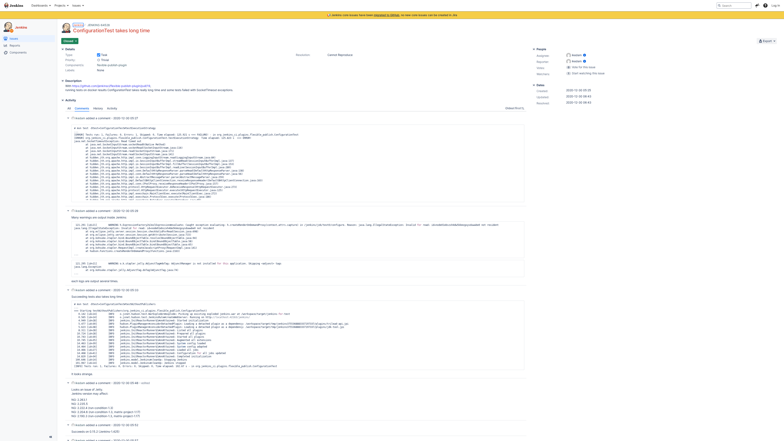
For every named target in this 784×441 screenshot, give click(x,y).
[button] (757, 5)
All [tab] (69, 108)
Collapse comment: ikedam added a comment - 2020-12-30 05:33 (68, 290)
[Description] (62, 80)
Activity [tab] (112, 108)
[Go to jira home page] (13, 5)
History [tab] (98, 108)
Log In (776, 5)
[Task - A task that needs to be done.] (98, 55)
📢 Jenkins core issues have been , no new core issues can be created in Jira (392, 15)
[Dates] (533, 85)
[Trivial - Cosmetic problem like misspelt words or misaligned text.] (98, 60)
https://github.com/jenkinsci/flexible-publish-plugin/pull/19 (111, 86)
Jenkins (78, 25)
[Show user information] (584, 55)
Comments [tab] (82, 108)
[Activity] (62, 100)
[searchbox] (734, 5)
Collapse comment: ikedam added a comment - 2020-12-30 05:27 (68, 118)
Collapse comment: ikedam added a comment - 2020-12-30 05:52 (68, 425)
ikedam (80, 118)
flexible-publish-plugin (112, 65)
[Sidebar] (50, 437)
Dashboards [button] (39, 5)
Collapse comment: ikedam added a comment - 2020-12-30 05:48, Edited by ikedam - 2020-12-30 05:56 (68, 382)
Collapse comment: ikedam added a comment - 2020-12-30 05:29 (68, 210)
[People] (533, 49)
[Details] (62, 49)
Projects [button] (60, 5)
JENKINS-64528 (98, 25)
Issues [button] (76, 5)
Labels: (70, 70)
